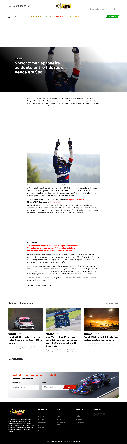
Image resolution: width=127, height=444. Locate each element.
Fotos (68, 16)
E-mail (44, 382)
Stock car (41, 431)
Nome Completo (16, 382)
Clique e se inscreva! (75, 199)
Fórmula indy (42, 422)
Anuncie (79, 419)
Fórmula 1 (41, 419)
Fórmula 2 (19, 58)
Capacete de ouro (35, 16)
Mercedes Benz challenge (43, 426)
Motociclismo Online (61, 423)
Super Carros (58, 16)
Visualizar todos (113, 303)
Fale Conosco (80, 422)
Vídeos (76, 16)
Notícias (48, 16)
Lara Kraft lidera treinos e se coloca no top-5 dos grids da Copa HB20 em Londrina (25, 340)
